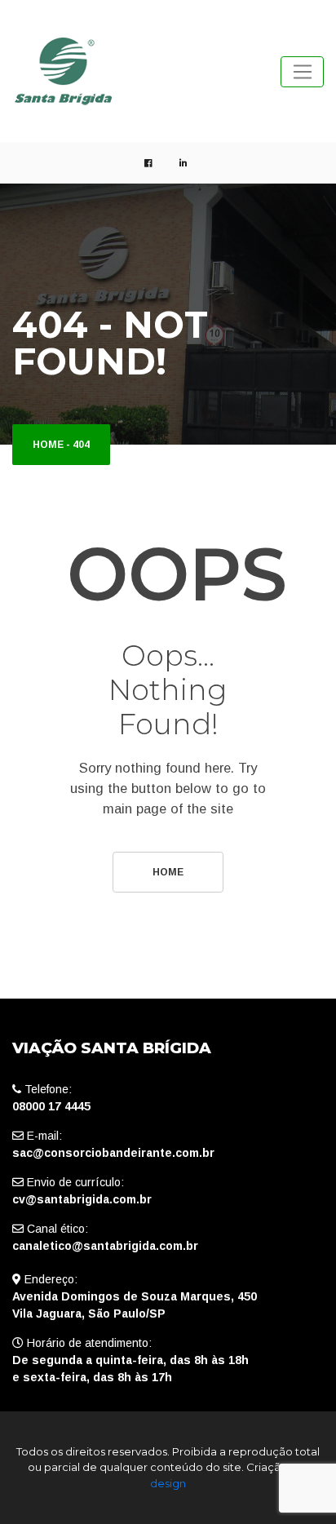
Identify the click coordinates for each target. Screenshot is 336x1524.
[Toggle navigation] (302, 71)
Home (48, 444)
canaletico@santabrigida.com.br (105, 1245)
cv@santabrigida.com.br (82, 1199)
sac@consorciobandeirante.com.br (113, 1152)
